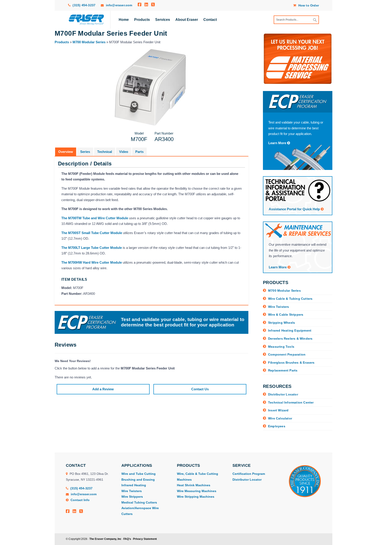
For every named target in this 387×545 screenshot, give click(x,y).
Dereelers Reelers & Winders (290, 338)
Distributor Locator (283, 394)
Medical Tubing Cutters (139, 502)
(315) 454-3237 (83, 5)
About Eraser (186, 20)
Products (142, 20)
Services (162, 20)
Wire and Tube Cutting (138, 474)
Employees (276, 426)
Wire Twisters (278, 306)
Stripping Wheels (281, 322)
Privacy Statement (145, 539)
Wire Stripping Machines (195, 496)
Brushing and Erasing (138, 479)
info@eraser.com (119, 5)
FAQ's (127, 539)
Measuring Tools (281, 346)
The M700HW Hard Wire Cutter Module (91, 262)
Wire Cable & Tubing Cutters (290, 298)
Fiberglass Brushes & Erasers (291, 362)
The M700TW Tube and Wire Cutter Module (94, 218)
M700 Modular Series (89, 42)
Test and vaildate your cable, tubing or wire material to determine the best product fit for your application (182, 322)
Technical (104, 152)
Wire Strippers (132, 496)
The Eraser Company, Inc (105, 539)
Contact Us (200, 389)
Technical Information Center (291, 402)
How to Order (308, 5)
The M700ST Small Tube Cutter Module (91, 233)
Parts (139, 152)
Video (123, 152)
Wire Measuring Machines (196, 491)
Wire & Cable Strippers (285, 314)
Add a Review (103, 389)
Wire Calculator (280, 418)
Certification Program (248, 474)
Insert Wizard (278, 410)
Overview (65, 152)
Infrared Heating (133, 485)
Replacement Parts (282, 370)
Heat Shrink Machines (193, 485)
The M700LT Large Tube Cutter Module (91, 248)
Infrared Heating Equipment (289, 330)
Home (124, 20)
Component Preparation (286, 354)
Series (85, 152)
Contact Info (80, 500)
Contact (210, 20)
